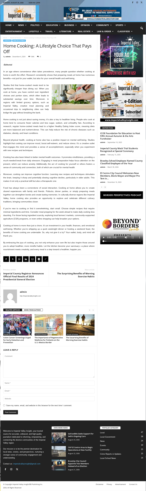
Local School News (108, 458)
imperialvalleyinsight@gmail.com (26, 464)
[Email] (32, 259)
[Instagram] (137, 3)
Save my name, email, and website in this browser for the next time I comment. (39, 405)
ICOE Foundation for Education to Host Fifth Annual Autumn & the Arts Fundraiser (120, 136)
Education (52, 25)
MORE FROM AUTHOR (32, 310)
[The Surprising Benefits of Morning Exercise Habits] (80, 325)
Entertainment (13, 31)
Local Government (107, 437)
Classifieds (123, 31)
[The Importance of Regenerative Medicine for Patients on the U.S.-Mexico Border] (49, 325)
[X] (141, 3)
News (21, 25)
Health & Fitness (15, 38)
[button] (141, 28)
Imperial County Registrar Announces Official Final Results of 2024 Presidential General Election (23, 276)
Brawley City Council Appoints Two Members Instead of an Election (78, 463)
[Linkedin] (26, 259)
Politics (35, 25)
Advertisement (120, 484)
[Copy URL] (45, 259)
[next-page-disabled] (93, 310)
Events (103, 445)
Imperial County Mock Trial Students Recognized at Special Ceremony (119, 149)
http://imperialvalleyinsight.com (30, 296)
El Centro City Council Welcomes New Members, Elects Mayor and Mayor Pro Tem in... (120, 176)
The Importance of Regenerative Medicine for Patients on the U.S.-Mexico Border (49, 340)
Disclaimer (99, 484)
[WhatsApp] (19, 259)
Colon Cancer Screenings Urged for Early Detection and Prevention (17, 340)
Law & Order (104, 31)
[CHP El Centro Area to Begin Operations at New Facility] (59, 451)
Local (102, 433)
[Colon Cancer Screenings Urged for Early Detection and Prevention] (17, 325)
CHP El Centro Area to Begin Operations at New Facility (80, 448)
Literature (65, 31)
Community (102, 25)
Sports (119, 25)
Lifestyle (34, 31)
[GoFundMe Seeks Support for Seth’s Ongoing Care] (59, 437)
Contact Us (133, 484)
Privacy (109, 484)
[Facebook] (132, 3)
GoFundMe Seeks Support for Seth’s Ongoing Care (81, 435)
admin (8, 56)
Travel (49, 31)
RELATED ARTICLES (13, 310)
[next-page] (105, 187)
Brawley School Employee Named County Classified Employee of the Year (121, 162)
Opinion (85, 25)
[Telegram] (39, 259)
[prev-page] (89, 310)
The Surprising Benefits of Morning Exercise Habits (75, 275)
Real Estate (84, 31)
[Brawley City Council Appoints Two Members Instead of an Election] (59, 465)
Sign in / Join (34, 3)
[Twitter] (13, 259)
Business (69, 25)
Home (8, 25)
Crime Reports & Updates (110, 454)
